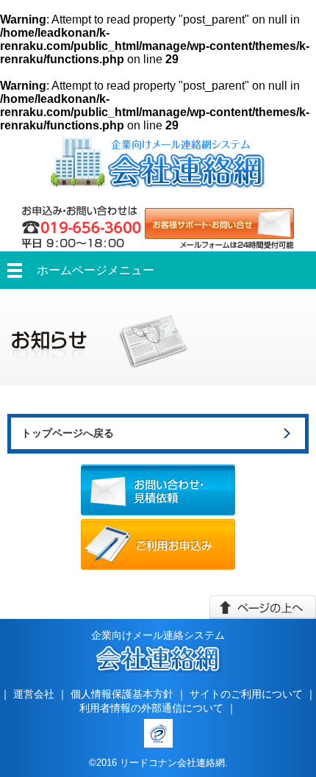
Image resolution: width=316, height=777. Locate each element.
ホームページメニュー (95, 270)
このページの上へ (262, 607)
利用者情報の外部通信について (151, 708)
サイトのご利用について (246, 694)
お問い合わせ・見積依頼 (158, 490)
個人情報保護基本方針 (122, 694)
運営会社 (33, 694)
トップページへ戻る (67, 433)
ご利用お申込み (158, 544)
